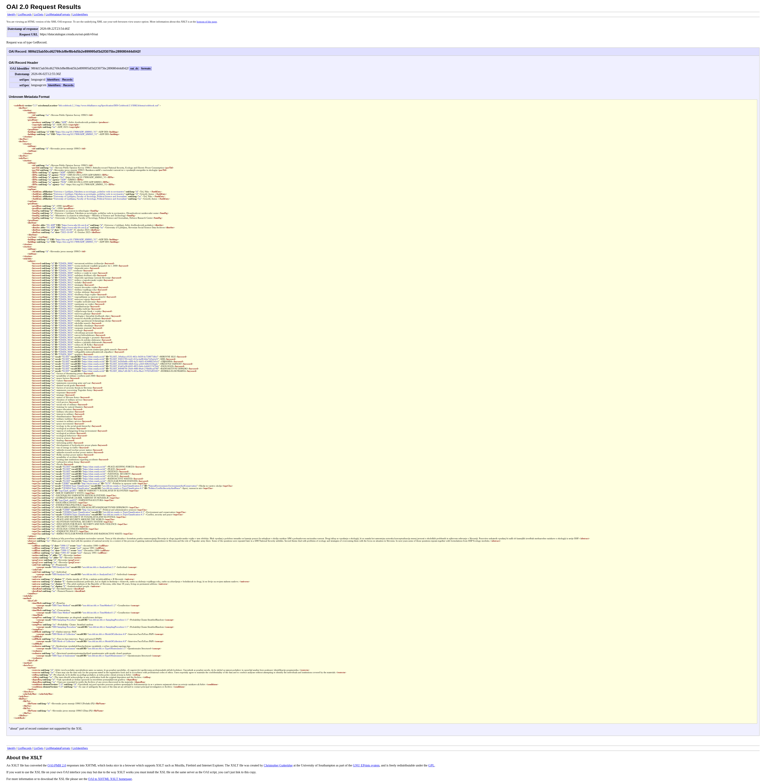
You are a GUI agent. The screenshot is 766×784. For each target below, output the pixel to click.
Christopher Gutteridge (278, 765)
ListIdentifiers (80, 14)
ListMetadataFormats (58, 14)
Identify (11, 14)
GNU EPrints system (366, 765)
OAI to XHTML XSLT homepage (110, 779)
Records (67, 79)
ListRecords (25, 14)
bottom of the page (207, 21)
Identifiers (53, 79)
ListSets (38, 14)
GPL (431, 765)
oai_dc (134, 68)
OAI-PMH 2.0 (56, 765)
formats (146, 68)
